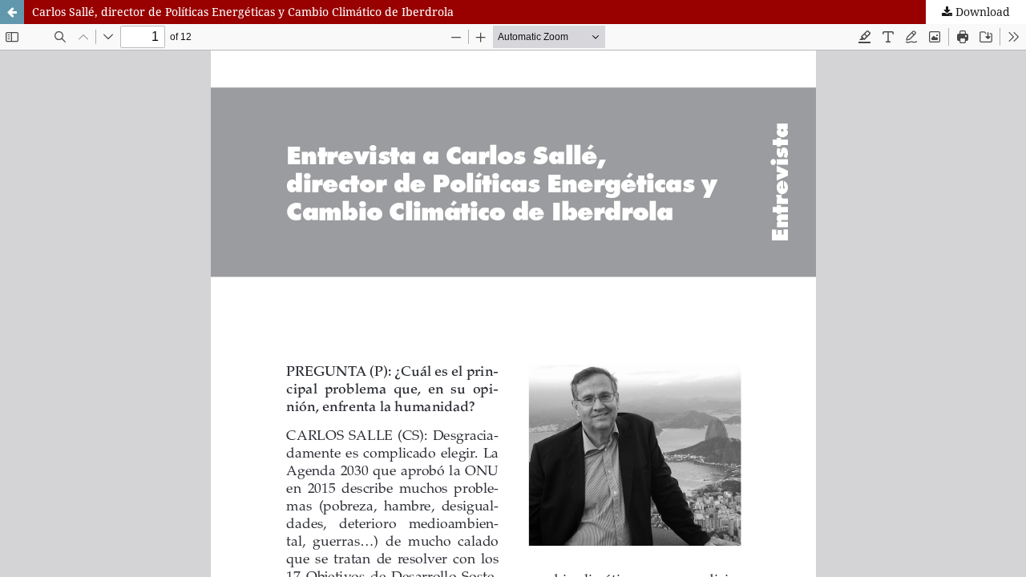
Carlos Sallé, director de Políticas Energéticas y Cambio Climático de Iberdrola (243, 11)
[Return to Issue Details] (12, 12)
